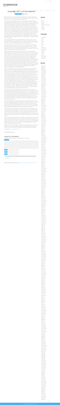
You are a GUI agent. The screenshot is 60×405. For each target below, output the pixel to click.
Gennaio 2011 (43, 307)
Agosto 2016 (43, 206)
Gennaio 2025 (43, 79)
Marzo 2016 (43, 213)
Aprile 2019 (43, 164)
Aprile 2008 (43, 357)
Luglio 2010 (43, 316)
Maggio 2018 (43, 174)
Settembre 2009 (43, 331)
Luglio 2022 (43, 112)
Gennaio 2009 (43, 343)
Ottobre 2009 (43, 330)
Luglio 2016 (43, 207)
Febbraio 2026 (43, 70)
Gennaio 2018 (43, 180)
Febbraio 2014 (43, 251)
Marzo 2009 (43, 340)
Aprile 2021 (43, 132)
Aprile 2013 (43, 266)
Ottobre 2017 (43, 185)
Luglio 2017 (43, 189)
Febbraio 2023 (43, 105)
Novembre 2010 (43, 310)
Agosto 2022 (43, 111)
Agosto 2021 (43, 126)
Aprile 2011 (43, 302)
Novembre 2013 (43, 256)
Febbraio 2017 (43, 197)
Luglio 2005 (43, 399)
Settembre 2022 (43, 109)
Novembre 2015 (43, 219)
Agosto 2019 (43, 158)
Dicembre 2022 (43, 106)
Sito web (5, 154)
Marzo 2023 (43, 103)
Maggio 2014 (43, 247)
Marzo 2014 (43, 250)
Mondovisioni (43, 47)
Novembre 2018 (43, 168)
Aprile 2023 (43, 102)
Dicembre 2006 (43, 381)
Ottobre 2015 (43, 221)
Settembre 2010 (43, 313)
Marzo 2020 (43, 147)
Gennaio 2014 (43, 253)
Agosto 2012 (43, 278)
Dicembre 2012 (43, 272)
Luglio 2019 (43, 159)
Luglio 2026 (43, 67)
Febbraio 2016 (43, 215)
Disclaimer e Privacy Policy (33, 10)
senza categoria (43, 56)
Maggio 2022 (43, 115)
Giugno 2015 (43, 227)
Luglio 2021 (43, 127)
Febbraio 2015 (43, 233)
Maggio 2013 (43, 265)
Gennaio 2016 (43, 216)
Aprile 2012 (43, 284)
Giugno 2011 (43, 299)
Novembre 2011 (43, 292)
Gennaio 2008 (43, 361)
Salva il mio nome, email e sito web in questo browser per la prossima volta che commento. (20, 156)
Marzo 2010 (43, 322)
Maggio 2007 (43, 373)
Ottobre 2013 (43, 257)
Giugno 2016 (43, 209)
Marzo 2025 (43, 76)
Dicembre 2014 (43, 236)
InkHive (30, 403)
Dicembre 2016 (43, 200)
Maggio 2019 (43, 162)
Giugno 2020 (43, 144)
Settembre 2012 (43, 277)
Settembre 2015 (43, 222)
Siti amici (24, 10)
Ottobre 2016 (43, 203)
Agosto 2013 (43, 260)
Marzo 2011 (43, 304)
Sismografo (43, 58)
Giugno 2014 (43, 245)
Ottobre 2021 (43, 123)
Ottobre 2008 (43, 348)
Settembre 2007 (43, 367)
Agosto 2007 (43, 369)
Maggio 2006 (43, 390)
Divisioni (42, 41)
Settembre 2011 (43, 295)
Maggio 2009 (43, 337)
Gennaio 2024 (43, 91)
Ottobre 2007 (43, 366)
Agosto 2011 (43, 296)
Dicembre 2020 (43, 136)
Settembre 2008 (43, 349)
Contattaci (54, 10)
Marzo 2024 (43, 88)
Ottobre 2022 (43, 108)
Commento (6, 139)
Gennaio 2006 (43, 396)
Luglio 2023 (43, 99)
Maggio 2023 (43, 100)
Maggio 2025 (43, 75)
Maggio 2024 (43, 85)
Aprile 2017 (43, 194)
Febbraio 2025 (43, 78)
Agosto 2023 (43, 97)
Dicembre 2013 (43, 254)
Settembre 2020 (43, 141)
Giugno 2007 (43, 372)
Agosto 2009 (43, 333)
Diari (42, 40)
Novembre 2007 (43, 364)
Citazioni (42, 38)
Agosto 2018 (43, 173)
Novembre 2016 (43, 201)
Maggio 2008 (43, 355)
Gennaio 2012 (43, 289)
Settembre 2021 (43, 124)
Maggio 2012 (43, 283)
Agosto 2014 (43, 242)
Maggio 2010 (43, 319)
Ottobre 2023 (43, 94)
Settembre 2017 (43, 186)
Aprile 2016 (43, 212)
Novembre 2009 (43, 328)
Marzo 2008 (43, 358)
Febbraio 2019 (43, 167)
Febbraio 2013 (43, 269)
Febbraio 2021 (43, 135)
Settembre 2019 (43, 156)
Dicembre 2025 (43, 72)
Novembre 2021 (43, 121)
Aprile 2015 (43, 230)
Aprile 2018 (43, 176)
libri (41, 46)
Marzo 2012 (43, 286)
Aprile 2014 (43, 248)
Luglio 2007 (43, 370)
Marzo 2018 (43, 177)
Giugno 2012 (43, 281)
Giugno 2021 (43, 129)
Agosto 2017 (43, 188)
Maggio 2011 (43, 301)
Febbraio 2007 (43, 378)
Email (5, 151)
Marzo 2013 (43, 268)
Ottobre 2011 (43, 293)
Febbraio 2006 (43, 394)
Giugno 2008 (43, 354)
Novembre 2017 (43, 183)
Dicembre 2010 (43, 308)
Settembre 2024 (43, 84)
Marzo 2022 (43, 117)
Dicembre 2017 (43, 182)
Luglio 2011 (43, 298)
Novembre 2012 (43, 274)
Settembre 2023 (43, 96)
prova (42, 53)
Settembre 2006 (43, 385)
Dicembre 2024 (43, 81)
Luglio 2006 (43, 387)
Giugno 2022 (43, 114)
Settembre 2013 (43, 259)
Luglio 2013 (43, 262)
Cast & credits (43, 37)
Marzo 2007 (43, 376)
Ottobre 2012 (43, 275)
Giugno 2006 (43, 388)
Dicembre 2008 (43, 345)
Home (14, 10)
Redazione (47, 10)
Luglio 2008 (43, 352)
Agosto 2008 (43, 351)
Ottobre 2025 (43, 73)
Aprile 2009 (43, 339)
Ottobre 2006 (43, 384)
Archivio (41, 10)
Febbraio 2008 (43, 360)
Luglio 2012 (43, 280)
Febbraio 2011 (43, 305)
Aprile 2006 (43, 391)
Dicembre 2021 (43, 120)
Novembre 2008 (43, 346)
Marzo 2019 (43, 165)
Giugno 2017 (43, 191)
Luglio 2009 (43, 334)
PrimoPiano (13, 132)
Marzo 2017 (43, 195)
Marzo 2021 (43, 133)
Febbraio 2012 (43, 287)
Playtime (42, 50)
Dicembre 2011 (43, 290)
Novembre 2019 (43, 153)
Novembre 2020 (43, 138)
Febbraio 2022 (43, 118)
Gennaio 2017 (43, 198)
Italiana (42, 44)
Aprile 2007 (43, 375)
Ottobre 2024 (43, 82)
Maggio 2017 (43, 192)
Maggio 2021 (43, 130)
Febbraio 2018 (43, 179)
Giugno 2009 (43, 336)
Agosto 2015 (43, 224)
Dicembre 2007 (43, 363)
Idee (42, 43)
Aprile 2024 (43, 87)
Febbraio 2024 (43, 90)
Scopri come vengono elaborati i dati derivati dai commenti (28, 162)
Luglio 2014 (43, 244)
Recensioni (43, 55)
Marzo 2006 (43, 393)
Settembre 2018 (43, 171)
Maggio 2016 (43, 210)
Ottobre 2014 (43, 239)
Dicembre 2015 (43, 218)
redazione (25, 13)
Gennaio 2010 (43, 325)
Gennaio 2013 (43, 271)
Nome (5, 149)
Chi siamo (19, 10)
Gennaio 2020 (43, 150)
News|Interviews (9, 132)
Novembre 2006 (43, 382)
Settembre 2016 (43, 204)
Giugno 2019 (43, 161)
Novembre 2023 (43, 93)
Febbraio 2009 (43, 342)
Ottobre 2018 (43, 170)
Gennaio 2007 (43, 379)
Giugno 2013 (43, 263)
